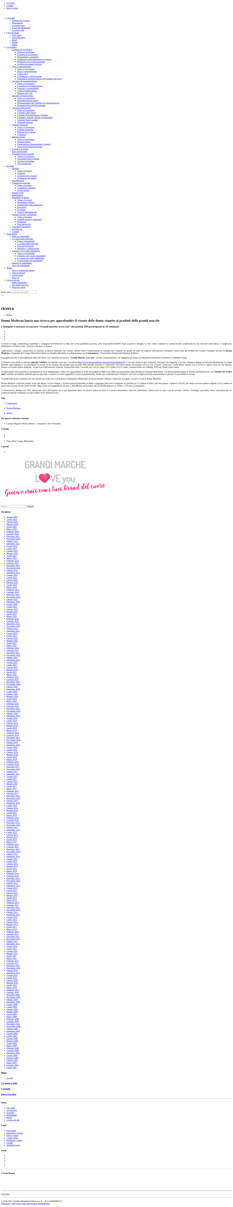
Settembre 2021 (13, 660)
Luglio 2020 (11, 691)
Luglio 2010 (11, 978)
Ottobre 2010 (12, 970)
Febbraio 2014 (12, 873)
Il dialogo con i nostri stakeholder (26, 251)
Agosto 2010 (12, 975)
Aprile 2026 (11, 527)
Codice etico (22, 74)
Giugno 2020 (12, 694)
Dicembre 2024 (13, 565)
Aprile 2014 (11, 869)
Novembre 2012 (13, 910)
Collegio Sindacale (20, 125)
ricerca (9, 413)
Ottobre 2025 (12, 541)
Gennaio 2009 (12, 1021)
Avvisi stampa (23, 190)
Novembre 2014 (13, 852)
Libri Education (18, 37)
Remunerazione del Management (31, 105)
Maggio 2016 (12, 810)
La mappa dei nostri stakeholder (30, 258)
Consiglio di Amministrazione (24, 81)
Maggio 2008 (12, 1041)
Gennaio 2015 (12, 847)
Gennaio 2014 (12, 876)
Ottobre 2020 (12, 687)
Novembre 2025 (13, 539)
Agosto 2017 (12, 776)
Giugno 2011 (12, 951)
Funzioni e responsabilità (27, 88)
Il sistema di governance (22, 50)
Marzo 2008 (11, 1046)
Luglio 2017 (11, 779)
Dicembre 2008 (13, 1024)
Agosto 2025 (12, 546)
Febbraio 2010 (12, 990)
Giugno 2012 (12, 922)
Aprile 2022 (11, 643)
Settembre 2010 (13, 973)
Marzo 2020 (11, 701)
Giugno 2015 (12, 835)
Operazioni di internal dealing (29, 147)
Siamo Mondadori (19, 282)
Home (9, 315)
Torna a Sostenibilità (26, 241)
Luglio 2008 (11, 1036)
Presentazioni (17, 195)
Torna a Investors (24, 171)
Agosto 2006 (12, 1055)
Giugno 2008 (12, 1038)
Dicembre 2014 (13, 849)
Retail (14, 40)
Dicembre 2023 (13, 594)
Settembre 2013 (13, 886)
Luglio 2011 (11, 949)
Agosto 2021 (12, 662)
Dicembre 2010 (13, 966)
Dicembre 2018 (13, 738)
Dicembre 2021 (13, 653)
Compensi (21, 134)
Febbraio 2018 (12, 762)
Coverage (21, 210)
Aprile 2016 (11, 813)
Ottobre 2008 (12, 1029)
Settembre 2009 (13, 1002)
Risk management (19, 151)
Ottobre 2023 (12, 599)
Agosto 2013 (12, 888)
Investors (10, 166)
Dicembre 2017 (13, 767)
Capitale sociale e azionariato (24, 214)
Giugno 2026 (12, 522)
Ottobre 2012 (12, 912)
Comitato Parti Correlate (27, 120)
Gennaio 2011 (12, 963)
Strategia (15, 168)
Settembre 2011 (13, 944)
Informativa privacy (14, 1133)
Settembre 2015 (13, 830)
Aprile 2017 (11, 786)
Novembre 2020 (13, 684)
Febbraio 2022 (12, 648)
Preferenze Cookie (14, 1140)
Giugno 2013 (12, 893)
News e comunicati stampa (23, 270)
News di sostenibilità (21, 265)
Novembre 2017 (13, 769)
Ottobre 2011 (12, 941)
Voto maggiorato (24, 164)
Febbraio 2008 (12, 1048)
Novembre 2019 (13, 711)
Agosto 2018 (12, 747)
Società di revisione (20, 149)
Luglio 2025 (11, 548)
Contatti (9, 6)
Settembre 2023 (13, 602)
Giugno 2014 (12, 864)
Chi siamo (10, 18)
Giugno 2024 (12, 580)
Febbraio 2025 (12, 561)
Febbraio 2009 (12, 1019)
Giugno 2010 (12, 980)
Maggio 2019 (12, 725)
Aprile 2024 (11, 585)
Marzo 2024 (11, 587)
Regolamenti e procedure (28, 57)
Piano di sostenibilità (20, 236)
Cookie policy (12, 1138)
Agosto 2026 (12, 517)
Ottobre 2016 (12, 801)
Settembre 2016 (13, 803)
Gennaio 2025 (12, 563)
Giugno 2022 (12, 638)
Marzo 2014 (11, 871)
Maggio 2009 (12, 1012)
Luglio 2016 (11, 805)
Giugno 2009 (12, 1009)
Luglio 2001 (11, 1067)
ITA (8, 3)
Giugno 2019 (12, 723)
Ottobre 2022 (12, 628)
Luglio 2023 (11, 607)
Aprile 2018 (11, 757)
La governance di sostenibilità (30, 261)
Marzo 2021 (11, 675)
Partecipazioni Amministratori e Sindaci (34, 144)
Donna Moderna (13, 408)
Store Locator (12, 8)
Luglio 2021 (11, 665)
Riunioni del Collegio (26, 132)
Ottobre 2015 (12, 827)
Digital (15, 42)
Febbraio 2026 (12, 531)
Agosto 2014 (12, 859)
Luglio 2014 (11, 861)
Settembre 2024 (13, 573)
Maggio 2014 (12, 866)
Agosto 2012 (12, 917)
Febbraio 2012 (12, 932)
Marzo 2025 (11, 558)
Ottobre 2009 (12, 1000)
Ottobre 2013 (12, 883)
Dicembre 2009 (13, 995)
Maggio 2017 (12, 784)
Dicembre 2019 (13, 708)
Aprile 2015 (11, 839)
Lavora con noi (12, 280)
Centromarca (11, 403)
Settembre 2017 (13, 774)
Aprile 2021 (11, 672)
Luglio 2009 (11, 1007)
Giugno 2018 (12, 752)
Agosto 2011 (11, 946)
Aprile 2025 (11, 556)
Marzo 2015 (11, 842)
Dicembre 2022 (13, 624)
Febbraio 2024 (12, 590)
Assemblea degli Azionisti (23, 154)
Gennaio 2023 (12, 621)
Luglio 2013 (11, 890)
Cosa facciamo (12, 33)
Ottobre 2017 (12, 772)
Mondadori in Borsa (20, 197)
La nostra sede (18, 30)
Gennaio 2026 (12, 534)
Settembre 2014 (13, 856)
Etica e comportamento (21, 66)
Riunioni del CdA (24, 93)
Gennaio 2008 (12, 1050)
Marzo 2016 (11, 815)
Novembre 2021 (13, 655)
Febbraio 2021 (12, 677)
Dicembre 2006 (13, 1053)
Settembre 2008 (13, 1031)
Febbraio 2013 (12, 903)
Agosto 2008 (12, 1033)
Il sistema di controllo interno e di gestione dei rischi (39, 79)
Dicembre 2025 (13, 536)
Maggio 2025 (12, 553)
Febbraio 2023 (12, 619)
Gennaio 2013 (12, 905)
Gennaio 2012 (12, 934)
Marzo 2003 (11, 1063)
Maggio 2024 (12, 582)
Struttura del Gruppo (20, 20)
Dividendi (21, 222)
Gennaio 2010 (12, 992)
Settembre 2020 (13, 689)
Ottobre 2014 (12, 854)
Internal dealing (18, 137)
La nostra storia (18, 25)
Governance (11, 47)
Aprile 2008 (11, 1043)
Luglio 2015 (11, 832)
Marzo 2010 (11, 987)
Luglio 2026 (11, 519)
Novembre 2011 (13, 939)
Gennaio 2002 (12, 1065)
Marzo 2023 (11, 616)
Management (17, 23)
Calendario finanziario (21, 227)
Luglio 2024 (11, 577)
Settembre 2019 (13, 716)
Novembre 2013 (13, 881)
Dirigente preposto (25, 122)
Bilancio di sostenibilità (22, 263)
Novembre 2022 (13, 626)
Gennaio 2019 (12, 735)
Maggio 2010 (12, 983)
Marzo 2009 (11, 1017)
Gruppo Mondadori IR (27, 212)
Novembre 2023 (13, 597)
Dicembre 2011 (13, 936)
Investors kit (17, 229)
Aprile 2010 (11, 985)
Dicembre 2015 (13, 822)
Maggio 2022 (12, 641)
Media (14, 45)
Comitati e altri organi (21, 108)
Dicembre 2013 (13, 878)
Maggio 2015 (12, 837)
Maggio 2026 (12, 524)
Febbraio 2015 (12, 844)
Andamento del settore (26, 178)
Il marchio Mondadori (21, 28)
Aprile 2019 (11, 728)
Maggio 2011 (12, 953)
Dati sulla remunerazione (22, 96)
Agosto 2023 (12, 604)
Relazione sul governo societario (31, 62)
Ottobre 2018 (12, 742)
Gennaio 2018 (12, 764)
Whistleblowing (13, 1145)
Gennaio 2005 (12, 1058)
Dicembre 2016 (13, 796)
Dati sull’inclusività (25, 246)
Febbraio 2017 (12, 791)
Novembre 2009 (13, 997)
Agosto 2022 (12, 633)
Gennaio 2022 (12, 650)
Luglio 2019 (11, 721)
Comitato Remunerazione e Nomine (32, 115)
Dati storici (22, 207)
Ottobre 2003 (12, 1060)
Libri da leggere (18, 273)
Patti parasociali (24, 224)
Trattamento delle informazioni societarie (34, 59)
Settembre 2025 (13, 544)
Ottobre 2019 (12, 713)
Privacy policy (12, 1135)
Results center (18, 193)
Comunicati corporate (21, 183)
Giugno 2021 (12, 667)
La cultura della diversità (22, 239)
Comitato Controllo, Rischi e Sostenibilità (35, 117)
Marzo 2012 (11, 929)
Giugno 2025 (12, 551)
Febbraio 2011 (12, 961)
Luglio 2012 (11, 919)
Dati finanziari (18, 180)
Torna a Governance (26, 52)
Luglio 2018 (11, 750)
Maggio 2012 (12, 924)
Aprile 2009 (11, 1014)
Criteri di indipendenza (27, 91)
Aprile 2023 (11, 614)
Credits (9, 1143)
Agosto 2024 (12, 575)
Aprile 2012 (11, 927)
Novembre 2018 (13, 740)
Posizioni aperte (18, 287)
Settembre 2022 (13, 631)
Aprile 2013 (11, 898)
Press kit (15, 278)
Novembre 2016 (13, 798)
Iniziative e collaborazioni (28, 248)
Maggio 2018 (12, 755)
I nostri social (17, 275)
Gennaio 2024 (12, 592)
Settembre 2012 (13, 915)
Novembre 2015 (13, 825)
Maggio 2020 (12, 696)
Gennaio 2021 (12, 679)
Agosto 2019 (12, 718)
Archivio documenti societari (29, 64)
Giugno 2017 (12, 781)
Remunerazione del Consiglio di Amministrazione (38, 103)
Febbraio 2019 (12, 733)
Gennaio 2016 (12, 820)
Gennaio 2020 (12, 706)
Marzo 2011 (11, 958)
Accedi (9, 1078)
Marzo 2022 (11, 645)
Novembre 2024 (13, 568)
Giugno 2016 (12, 808)
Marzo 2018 (11, 759)
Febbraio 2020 (12, 704)
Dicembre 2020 (13, 682)
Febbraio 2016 (12, 818)
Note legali (11, 1131)
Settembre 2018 (13, 745)
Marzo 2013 (11, 900)
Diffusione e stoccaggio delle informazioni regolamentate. (25, 1203)
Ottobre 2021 (12, 658)
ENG (12, 3)
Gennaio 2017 (12, 793)
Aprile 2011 (11, 956)
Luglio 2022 (11, 636)
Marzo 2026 (11, 529)
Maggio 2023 (12, 611)
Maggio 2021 (12, 670)
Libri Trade (16, 35)
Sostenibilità (11, 234)
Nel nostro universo (20, 285)
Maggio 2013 (12, 895)
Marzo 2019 (11, 730)
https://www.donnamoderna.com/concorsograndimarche (101, 362)
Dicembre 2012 (13, 907)
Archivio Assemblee (26, 161)
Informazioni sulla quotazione (29, 205)
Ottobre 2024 (12, 570)
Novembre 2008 (13, 1026)
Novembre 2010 (13, 968)
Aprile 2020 (11, 699)
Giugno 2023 (12, 609)
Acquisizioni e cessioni (27, 176)
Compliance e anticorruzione (29, 76)
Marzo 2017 (11, 789)
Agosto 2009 (12, 1004)
